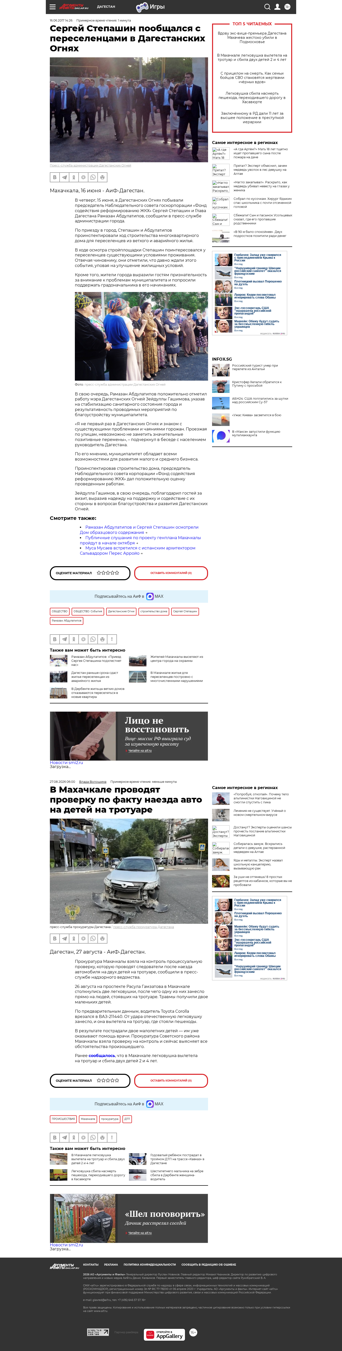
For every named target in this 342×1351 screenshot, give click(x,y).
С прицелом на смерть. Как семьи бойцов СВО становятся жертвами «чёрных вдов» (252, 77)
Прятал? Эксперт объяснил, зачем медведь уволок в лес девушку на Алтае (260, 170)
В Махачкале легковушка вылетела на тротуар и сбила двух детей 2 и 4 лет (252, 57)
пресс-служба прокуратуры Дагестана (143, 927)
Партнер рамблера (126, 1332)
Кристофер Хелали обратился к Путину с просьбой (257, 383)
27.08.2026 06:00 (62, 782)
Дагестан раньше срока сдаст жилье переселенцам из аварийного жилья (94, 677)
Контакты (90, 1264)
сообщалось (102, 1055)
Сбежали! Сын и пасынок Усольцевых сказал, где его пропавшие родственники (263, 219)
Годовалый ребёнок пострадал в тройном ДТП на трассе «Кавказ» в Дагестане (177, 1159)
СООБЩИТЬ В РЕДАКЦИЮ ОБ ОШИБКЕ (209, 1264)
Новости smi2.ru (66, 762)
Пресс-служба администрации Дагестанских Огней (90, 165)
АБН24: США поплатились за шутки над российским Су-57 (260, 400)
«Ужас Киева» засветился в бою (256, 415)
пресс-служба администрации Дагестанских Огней (125, 384)
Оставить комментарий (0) (171, 573)
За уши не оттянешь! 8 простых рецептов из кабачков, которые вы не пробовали (263, 881)
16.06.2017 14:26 (61, 20)
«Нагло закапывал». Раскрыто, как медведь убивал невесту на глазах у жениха (262, 186)
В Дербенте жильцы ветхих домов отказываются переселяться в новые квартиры (97, 693)
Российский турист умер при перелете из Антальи (255, 367)
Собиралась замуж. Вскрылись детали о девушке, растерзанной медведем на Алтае (259, 848)
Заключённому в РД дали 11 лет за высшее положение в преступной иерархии (252, 117)
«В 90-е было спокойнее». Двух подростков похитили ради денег (260, 234)
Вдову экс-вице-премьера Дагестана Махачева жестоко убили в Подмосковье (252, 37)
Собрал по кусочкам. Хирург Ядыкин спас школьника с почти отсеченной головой (263, 203)
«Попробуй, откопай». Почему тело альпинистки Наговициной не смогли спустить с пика (261, 798)
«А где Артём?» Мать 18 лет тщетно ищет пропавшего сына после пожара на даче (261, 153)
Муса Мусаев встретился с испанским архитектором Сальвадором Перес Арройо (138, 551)
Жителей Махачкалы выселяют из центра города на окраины (176, 659)
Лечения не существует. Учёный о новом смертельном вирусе (260, 813)
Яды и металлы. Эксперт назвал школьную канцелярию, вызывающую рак (258, 864)
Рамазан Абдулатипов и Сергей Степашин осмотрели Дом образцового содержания (139, 530)
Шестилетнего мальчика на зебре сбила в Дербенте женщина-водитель (176, 1175)
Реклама (111, 1264)
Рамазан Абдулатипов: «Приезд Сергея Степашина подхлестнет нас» (96, 661)
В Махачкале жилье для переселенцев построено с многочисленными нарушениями (176, 677)
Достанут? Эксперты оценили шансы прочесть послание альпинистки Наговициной (263, 831)
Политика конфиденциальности (150, 1264)
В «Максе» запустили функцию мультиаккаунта (256, 433)
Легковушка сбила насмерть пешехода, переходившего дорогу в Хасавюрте (252, 97)
